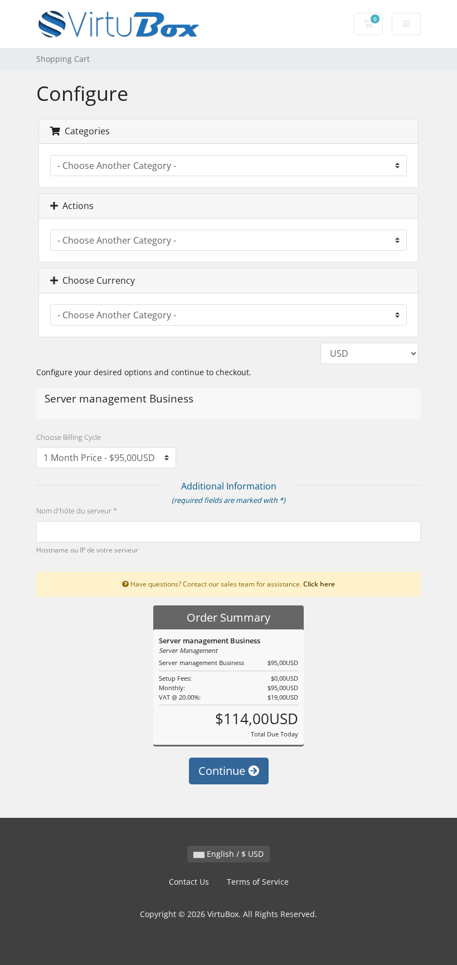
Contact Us (189, 881)
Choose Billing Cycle (68, 437)
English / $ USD (234, 853)
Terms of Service (258, 881)
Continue (223, 770)
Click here (319, 583)
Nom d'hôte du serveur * (76, 511)
